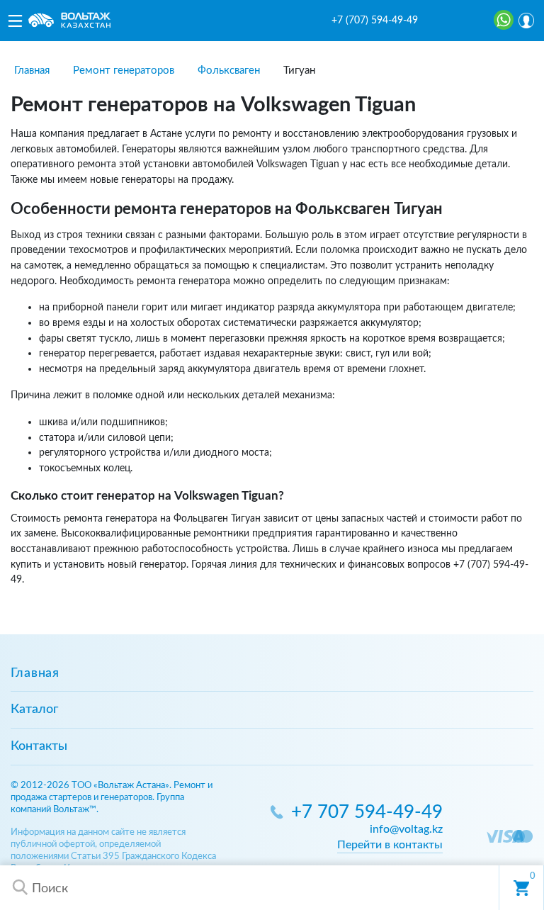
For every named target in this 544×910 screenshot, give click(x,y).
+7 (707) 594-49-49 (375, 21)
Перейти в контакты (390, 844)
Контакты (39, 746)
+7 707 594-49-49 (367, 812)
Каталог (34, 709)
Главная (35, 673)
